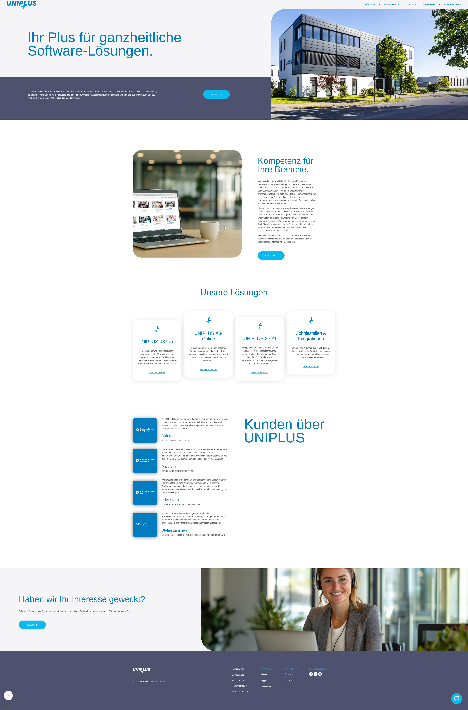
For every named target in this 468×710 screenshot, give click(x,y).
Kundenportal (452, 4)
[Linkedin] (320, 674)
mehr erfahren (157, 373)
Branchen (390, 4)
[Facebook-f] (311, 674)
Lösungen (371, 4)
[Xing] (315, 674)
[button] (5, 704)
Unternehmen (429, 4)
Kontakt (408, 4)
